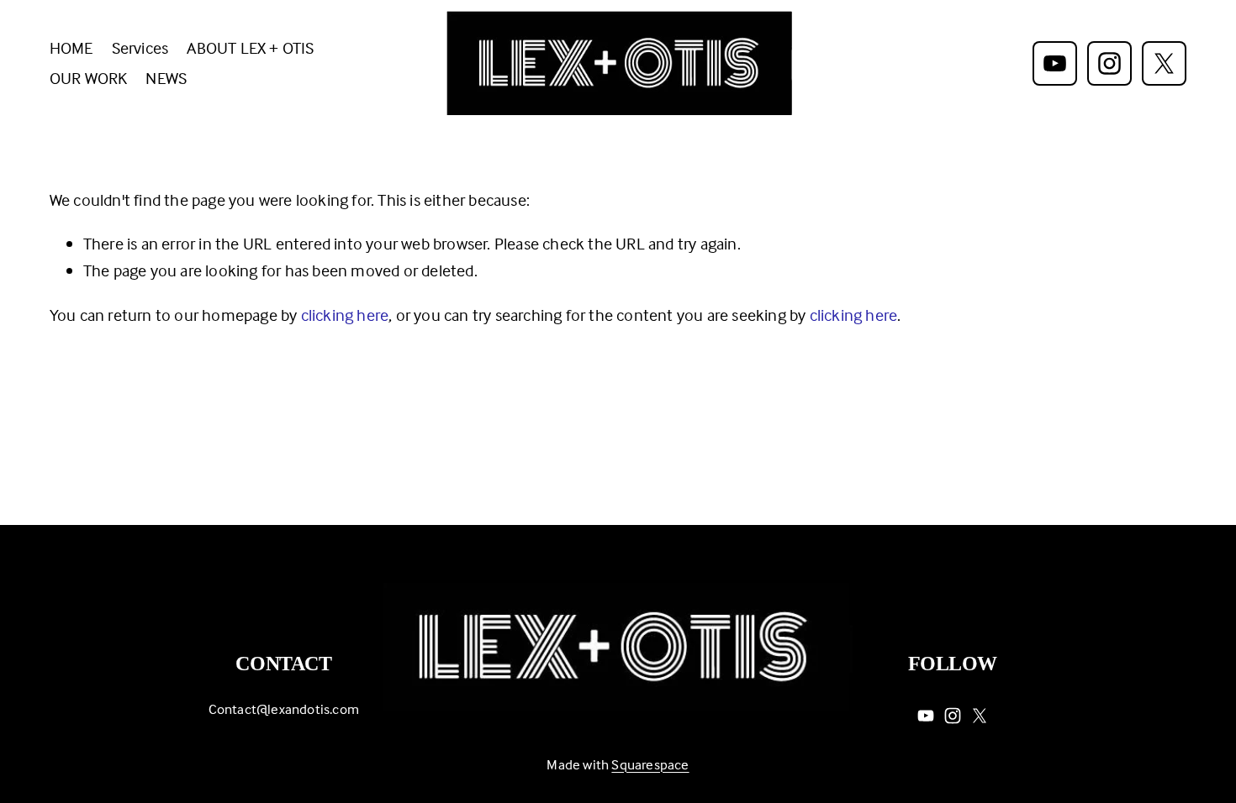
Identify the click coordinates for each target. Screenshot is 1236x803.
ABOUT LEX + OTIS (250, 47)
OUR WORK (89, 77)
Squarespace (650, 765)
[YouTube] (1055, 63)
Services (140, 47)
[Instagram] (1109, 63)
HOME (71, 47)
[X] (1164, 63)
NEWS (166, 77)
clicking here (345, 314)
